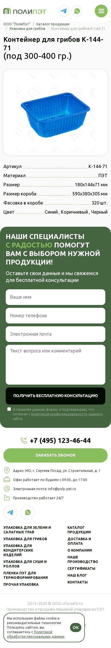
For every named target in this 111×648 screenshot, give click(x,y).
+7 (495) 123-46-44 (60, 440)
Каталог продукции (52, 24)
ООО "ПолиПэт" (16, 24)
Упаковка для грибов (27, 29)
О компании (79, 550)
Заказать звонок (55, 455)
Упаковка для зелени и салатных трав (27, 530)
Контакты (77, 582)
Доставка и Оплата (79, 541)
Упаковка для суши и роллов (25, 564)
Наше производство (82, 559)
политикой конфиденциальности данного (67, 414)
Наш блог (77, 575)
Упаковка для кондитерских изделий (18, 550)
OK (76, 627)
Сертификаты (81, 569)
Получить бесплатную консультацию (55, 395)
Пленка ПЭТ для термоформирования (25, 575)
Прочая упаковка (21, 585)
